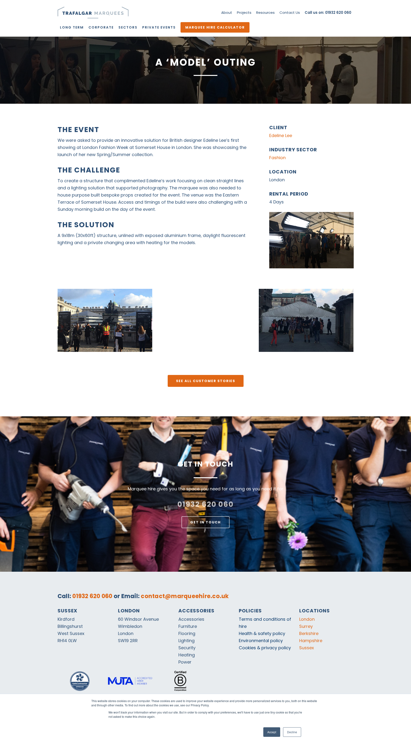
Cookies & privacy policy (265, 648)
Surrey (306, 626)
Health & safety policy (262, 633)
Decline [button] (292, 732)
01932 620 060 (205, 504)
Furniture (187, 626)
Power (184, 662)
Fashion (277, 158)
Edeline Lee (280, 135)
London (307, 619)
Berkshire (308, 633)
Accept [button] (271, 732)
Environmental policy (261, 641)
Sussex (306, 648)
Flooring (186, 633)
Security (187, 648)
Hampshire (310, 641)
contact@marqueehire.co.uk (185, 596)
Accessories (191, 619)
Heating (186, 655)
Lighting (186, 641)
